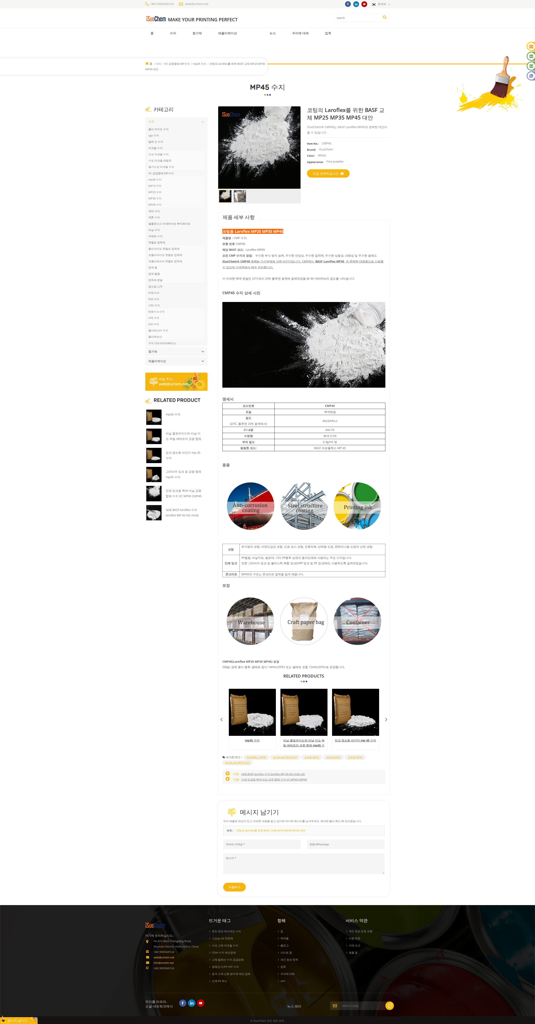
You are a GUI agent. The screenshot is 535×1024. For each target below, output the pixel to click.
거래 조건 (354, 945)
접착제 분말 (155, 280)
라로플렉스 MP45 (256, 757)
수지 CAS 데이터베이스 (162, 343)
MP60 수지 (155, 204)
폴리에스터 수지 (158, 330)
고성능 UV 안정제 (222, 938)
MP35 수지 (155, 198)
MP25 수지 (155, 192)
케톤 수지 (154, 217)
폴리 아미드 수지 (158, 129)
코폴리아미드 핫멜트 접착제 (165, 255)
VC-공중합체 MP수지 (177, 64)
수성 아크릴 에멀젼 (159, 160)
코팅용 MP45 (355, 757)
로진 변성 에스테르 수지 (226, 931)
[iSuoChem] (200, 18)
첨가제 (197, 33)
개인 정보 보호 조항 (360, 931)
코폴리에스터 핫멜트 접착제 (165, 261)
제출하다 (234, 887)
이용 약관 (354, 938)
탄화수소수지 (156, 311)
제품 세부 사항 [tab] (239, 217)
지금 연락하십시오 (326, 173)
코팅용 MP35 (333, 757)
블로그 (284, 945)
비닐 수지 (154, 230)
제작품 (284, 938)
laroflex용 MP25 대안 (285, 757)
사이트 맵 (286, 952)
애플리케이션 (227, 33)
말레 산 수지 (155, 142)
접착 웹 (152, 267)
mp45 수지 (199, 64)
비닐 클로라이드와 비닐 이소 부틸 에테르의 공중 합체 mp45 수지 (304, 743)
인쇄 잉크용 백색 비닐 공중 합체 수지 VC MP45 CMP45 (274, 779)
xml (282, 981)
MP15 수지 (155, 186)
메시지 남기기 (17, 1020)
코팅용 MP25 (311, 757)
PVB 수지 (153, 293)
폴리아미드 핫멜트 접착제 (164, 249)
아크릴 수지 (155, 148)
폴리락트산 (155, 337)
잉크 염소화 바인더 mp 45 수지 (355, 740)
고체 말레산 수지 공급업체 (228, 960)
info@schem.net (164, 963)
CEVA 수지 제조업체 (224, 952)
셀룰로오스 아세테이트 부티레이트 (169, 223)
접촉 (328, 33)
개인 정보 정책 (289, 960)
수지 (173, 33)
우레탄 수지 (155, 236)
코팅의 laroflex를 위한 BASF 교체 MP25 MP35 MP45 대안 (270, 830)
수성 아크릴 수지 (158, 154)
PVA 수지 (153, 299)
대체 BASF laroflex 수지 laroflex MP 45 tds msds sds (273, 774)
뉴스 (273, 33)
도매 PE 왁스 (219, 981)
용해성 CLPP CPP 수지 (225, 967)
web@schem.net (196, 4)
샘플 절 (353, 952)
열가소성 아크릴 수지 (161, 167)
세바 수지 (154, 211)
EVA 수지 (153, 324)
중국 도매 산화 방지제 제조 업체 (231, 974)
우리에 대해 (300, 33)
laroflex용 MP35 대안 (237, 762)
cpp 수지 (153, 135)
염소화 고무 (155, 286)
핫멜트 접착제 (156, 242)
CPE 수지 (153, 318)
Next (386, 718)
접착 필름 (154, 274)
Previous (221, 718)
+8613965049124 (162, 4)
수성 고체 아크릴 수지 (225, 945)
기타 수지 (154, 305)
